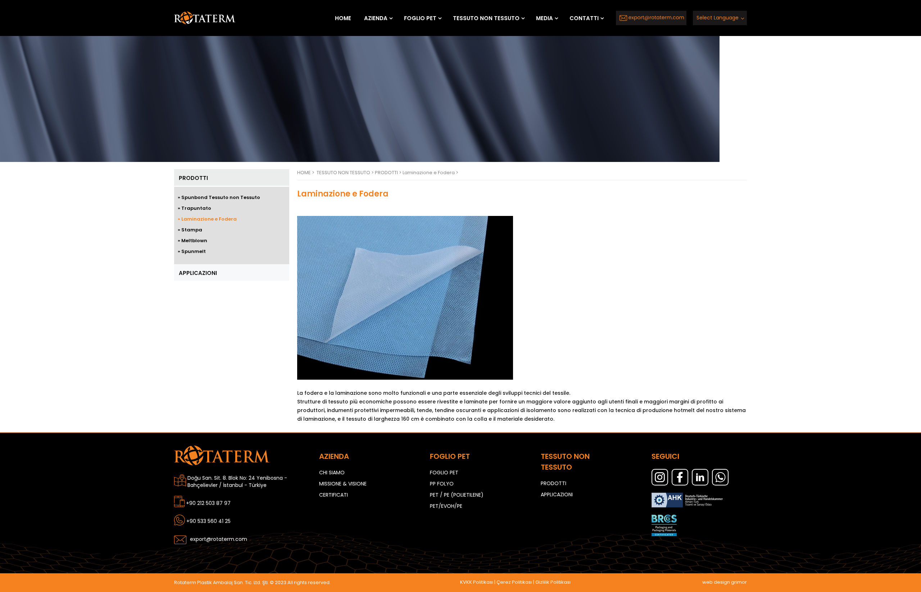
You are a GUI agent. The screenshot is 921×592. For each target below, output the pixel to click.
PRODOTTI (193, 178)
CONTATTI (584, 18)
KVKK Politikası (476, 582)
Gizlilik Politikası (553, 582)
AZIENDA (375, 18)
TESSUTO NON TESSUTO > (346, 172)
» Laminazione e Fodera (207, 219)
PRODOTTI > (389, 172)
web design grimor (724, 582)
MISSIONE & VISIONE (343, 483)
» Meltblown (192, 240)
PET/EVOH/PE (446, 506)
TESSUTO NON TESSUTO (486, 18)
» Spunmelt (192, 251)
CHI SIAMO (332, 472)
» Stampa (190, 229)
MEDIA (544, 18)
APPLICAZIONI (198, 273)
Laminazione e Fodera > (430, 172)
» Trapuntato (194, 208)
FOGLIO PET (420, 18)
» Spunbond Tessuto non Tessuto (219, 197)
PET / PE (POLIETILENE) (457, 494)
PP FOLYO (442, 483)
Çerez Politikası (514, 582)
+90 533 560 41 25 (208, 521)
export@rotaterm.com (218, 539)
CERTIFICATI (333, 494)
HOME (343, 18)
